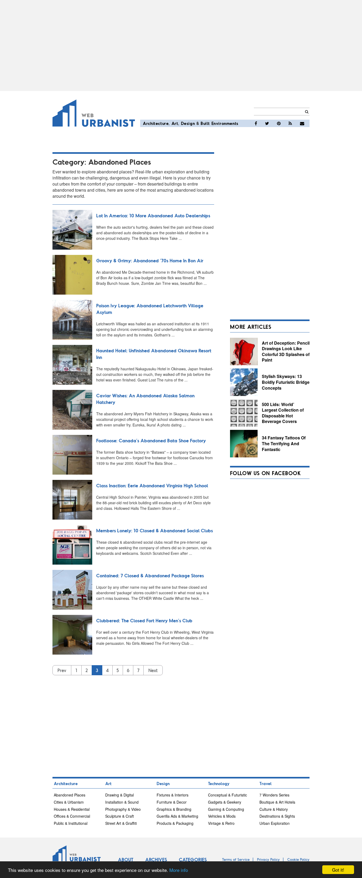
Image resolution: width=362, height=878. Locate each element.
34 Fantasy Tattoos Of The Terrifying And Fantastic (284, 443)
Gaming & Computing (226, 809)
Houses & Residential (72, 809)
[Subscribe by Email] (302, 123)
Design (188, 123)
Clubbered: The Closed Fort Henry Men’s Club (144, 620)
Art (174, 123)
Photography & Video (123, 809)
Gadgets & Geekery (224, 802)
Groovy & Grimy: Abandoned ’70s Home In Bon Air (149, 260)
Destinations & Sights (277, 816)
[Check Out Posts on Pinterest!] (279, 123)
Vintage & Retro (221, 823)
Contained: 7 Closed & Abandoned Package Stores (150, 575)
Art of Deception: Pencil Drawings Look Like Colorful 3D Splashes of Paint (286, 351)
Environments (225, 123)
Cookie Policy (298, 859)
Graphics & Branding (174, 809)
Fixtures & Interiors (172, 795)
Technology (218, 783)
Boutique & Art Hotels (277, 802)
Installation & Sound (122, 802)
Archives (156, 859)
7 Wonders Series (274, 795)
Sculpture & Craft (119, 816)
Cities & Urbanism (69, 802)
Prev (62, 670)
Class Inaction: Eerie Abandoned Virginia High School (152, 485)
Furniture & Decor (172, 802)
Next (153, 670)
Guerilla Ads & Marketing (177, 816)
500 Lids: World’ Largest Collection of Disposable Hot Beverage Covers (283, 413)
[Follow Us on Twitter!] (267, 123)
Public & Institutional (70, 823)
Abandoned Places (69, 795)
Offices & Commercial (72, 816)
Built (205, 123)
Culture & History (273, 809)
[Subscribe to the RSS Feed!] (290, 123)
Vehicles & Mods (222, 816)
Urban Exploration (274, 823)
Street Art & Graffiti (121, 823)
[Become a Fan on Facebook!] (256, 123)
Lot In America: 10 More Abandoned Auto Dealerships (153, 215)
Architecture (156, 123)
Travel (265, 783)
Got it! (338, 869)
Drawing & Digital (119, 795)
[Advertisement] (181, 45)
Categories (193, 859)
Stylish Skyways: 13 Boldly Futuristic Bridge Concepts (286, 382)
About (125, 859)
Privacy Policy (268, 859)
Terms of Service (236, 859)
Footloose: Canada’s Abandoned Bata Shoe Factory (151, 440)
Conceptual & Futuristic (227, 795)
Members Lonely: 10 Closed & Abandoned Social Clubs (154, 530)
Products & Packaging (175, 823)
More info (178, 870)
